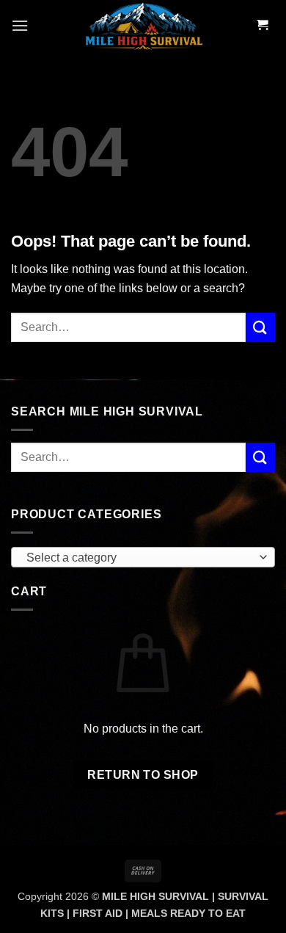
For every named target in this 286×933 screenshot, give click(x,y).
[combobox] (143, 557)
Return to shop (143, 775)
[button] (20, 25)
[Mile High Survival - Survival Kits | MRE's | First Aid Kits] (143, 25)
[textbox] (139, 558)
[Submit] (260, 327)
